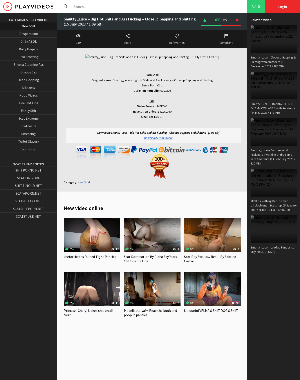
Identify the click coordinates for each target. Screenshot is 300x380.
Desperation (28, 33)
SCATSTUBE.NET (28, 216)
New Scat (29, 26)
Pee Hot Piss (28, 103)
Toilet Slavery (28, 141)
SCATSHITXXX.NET (28, 201)
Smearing (28, 134)
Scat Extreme (28, 118)
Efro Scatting (28, 57)
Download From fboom (158, 138)
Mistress (28, 87)
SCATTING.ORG (28, 178)
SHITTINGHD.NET (28, 185)
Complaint (226, 43)
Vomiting (29, 149)
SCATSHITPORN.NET (28, 208)
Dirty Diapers (28, 49)
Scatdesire (28, 126)
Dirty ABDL (28, 41)
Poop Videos (28, 95)
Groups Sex (28, 72)
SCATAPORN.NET (29, 193)
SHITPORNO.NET (28, 170)
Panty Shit (28, 110)
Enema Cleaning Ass (28, 64)
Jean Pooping (28, 80)
